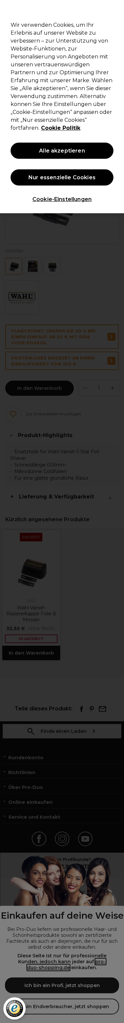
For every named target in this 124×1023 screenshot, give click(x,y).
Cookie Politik (60, 128)
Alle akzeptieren (62, 151)
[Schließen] (116, 9)
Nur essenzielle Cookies (62, 177)
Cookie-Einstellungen (62, 199)
